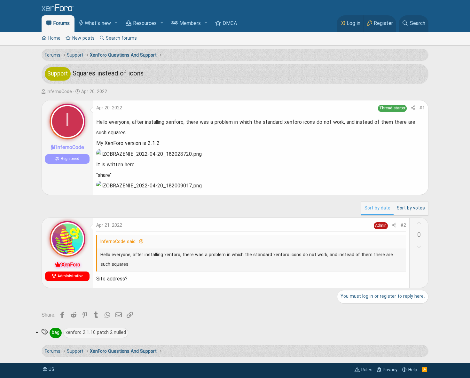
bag (55, 332)
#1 (422, 108)
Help (412, 370)
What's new (98, 24)
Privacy (390, 370)
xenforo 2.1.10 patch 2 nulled (96, 332)
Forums (61, 24)
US (50, 369)
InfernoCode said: (118, 241)
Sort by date (377, 208)
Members (190, 24)
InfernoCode (59, 91)
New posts (83, 38)
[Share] (413, 108)
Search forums (121, 38)
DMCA (230, 24)
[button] (116, 23)
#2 (403, 225)
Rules (366, 370)
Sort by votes (411, 208)
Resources (145, 24)
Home (54, 38)
